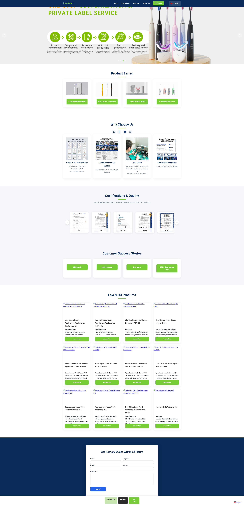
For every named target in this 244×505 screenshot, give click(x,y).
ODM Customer (107, 267)
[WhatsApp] (130, 132)
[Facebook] (119, 132)
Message (93, 471)
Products (124, 3)
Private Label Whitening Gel (166, 407)
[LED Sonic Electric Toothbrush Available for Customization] (77, 310)
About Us (146, 3)
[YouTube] (125, 132)
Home (116, 3)
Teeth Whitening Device (137, 102)
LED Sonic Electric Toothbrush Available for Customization (75, 323)
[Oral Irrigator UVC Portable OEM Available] (107, 353)
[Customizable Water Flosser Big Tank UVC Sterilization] (77, 353)
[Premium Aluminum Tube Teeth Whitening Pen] (77, 396)
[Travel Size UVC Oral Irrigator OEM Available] (167, 353)
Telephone (126, 459)
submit (98, 489)
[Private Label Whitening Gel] (167, 396)
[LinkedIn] (114, 132)
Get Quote (158, 3)
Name (92, 459)
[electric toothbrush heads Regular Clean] (167, 310)
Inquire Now (77, 339)
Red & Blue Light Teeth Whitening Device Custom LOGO (135, 410)
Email (92, 465)
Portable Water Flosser (167, 102)
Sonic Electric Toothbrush (77, 102)
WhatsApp (111, 499)
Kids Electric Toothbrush (107, 102)
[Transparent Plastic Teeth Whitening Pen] (107, 396)
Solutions (136, 3)
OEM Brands (77, 267)
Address (125, 465)
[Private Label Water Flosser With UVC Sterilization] (137, 353)
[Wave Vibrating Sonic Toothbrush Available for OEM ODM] (107, 310)
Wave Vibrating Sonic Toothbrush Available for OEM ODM (105, 323)
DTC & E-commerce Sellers (167, 268)
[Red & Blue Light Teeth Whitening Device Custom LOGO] (137, 396)
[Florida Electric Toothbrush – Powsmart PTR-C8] (137, 310)
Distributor (137, 267)
